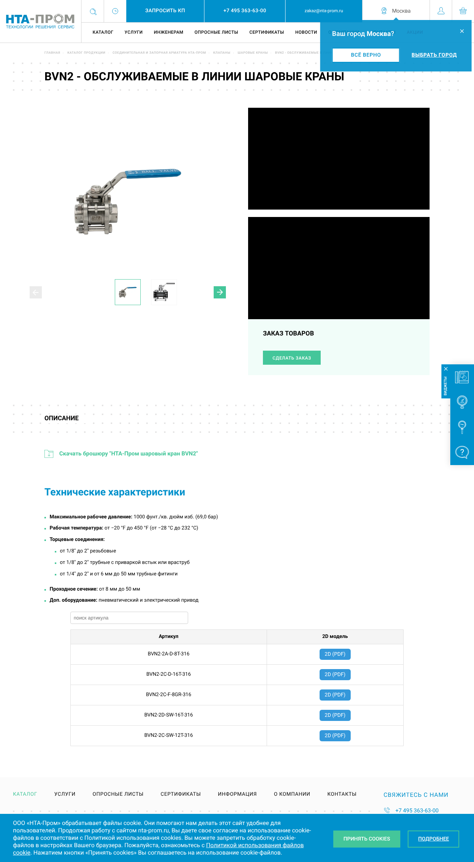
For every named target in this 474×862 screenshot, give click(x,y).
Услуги (133, 32)
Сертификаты (266, 32)
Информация (237, 794)
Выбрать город (434, 55)
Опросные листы (216, 32)
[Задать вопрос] (462, 452)
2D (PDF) (335, 654)
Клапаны (222, 53)
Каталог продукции (86, 53)
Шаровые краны (253, 53)
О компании (292, 794)
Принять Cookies (367, 839)
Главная (52, 53)
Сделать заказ (292, 358)
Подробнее (433, 839)
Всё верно (366, 55)
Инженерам (168, 32)
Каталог (103, 32)
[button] (220, 292)
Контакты (342, 794)
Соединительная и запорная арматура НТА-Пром (159, 53)
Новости (306, 32)
